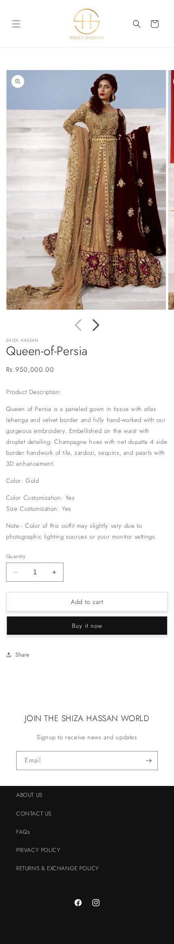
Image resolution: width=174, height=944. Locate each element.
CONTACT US (33, 813)
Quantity (15, 556)
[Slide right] (96, 325)
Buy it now (87, 625)
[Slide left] (78, 325)
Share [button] (22, 655)
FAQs (23, 832)
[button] (16, 24)
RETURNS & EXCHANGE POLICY (57, 868)
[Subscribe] (148, 760)
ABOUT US (29, 795)
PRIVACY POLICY (38, 850)
